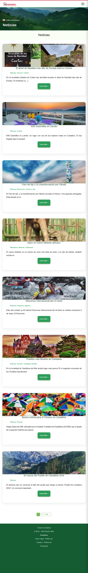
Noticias (13, 73)
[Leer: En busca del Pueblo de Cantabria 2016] (44, 462)
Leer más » (44, 87)
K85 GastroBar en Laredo (44, 126)
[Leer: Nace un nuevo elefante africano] (44, 229)
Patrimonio (21, 189)
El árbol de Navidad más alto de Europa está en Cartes (44, 68)
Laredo (19, 131)
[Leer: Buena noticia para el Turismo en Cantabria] (44, 404)
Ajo (34, 189)
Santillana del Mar (30, 364)
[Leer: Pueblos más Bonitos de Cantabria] (44, 346)
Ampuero (20, 306)
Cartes (26, 73)
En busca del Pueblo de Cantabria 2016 (44, 475)
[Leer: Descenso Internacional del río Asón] (44, 288)
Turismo (20, 73)
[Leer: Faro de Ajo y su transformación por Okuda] (44, 171)
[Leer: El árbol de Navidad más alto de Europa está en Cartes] (44, 55)
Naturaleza (14, 247)
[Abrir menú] (82, 4)
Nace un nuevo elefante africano (44, 242)
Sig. (48, 514)
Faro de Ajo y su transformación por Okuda (44, 184)
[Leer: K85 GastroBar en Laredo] (44, 113)
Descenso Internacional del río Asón (44, 301)
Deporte (27, 306)
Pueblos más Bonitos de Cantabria (44, 359)
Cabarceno (29, 247)
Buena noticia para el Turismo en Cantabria (44, 417)
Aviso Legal (39, 539)
